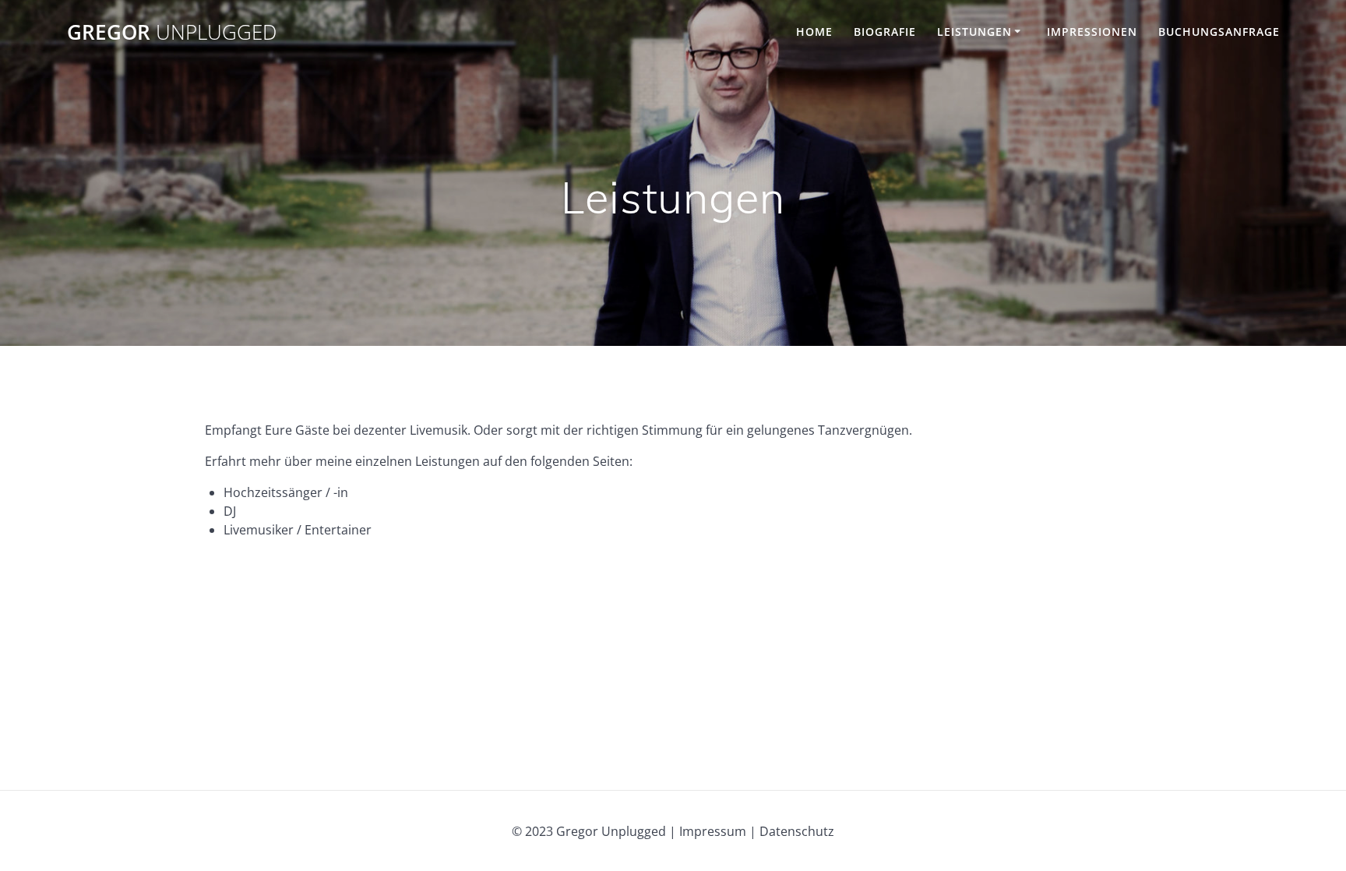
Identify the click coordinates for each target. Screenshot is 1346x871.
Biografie (885, 31)
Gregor (172, 33)
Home (814, 31)
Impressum (712, 831)
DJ (230, 511)
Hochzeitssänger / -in (286, 492)
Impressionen (1092, 31)
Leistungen (974, 31)
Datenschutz (796, 831)
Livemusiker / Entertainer (298, 529)
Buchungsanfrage (1219, 31)
